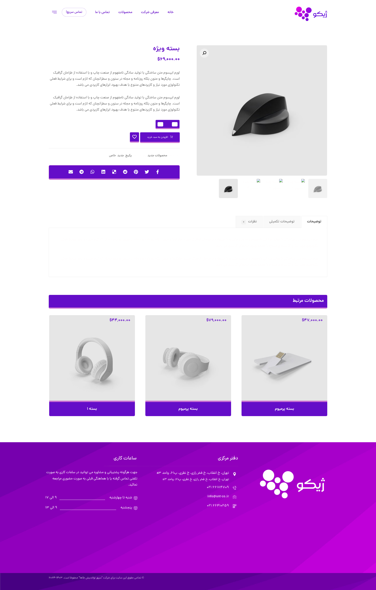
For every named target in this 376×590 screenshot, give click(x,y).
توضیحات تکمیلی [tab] (282, 221)
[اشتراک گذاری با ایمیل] (70, 172)
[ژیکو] (311, 14)
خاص (112, 155)
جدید (120, 155)
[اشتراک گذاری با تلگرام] (81, 172)
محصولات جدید (157, 155)
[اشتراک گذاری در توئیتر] (147, 172)
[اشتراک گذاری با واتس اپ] (92, 172)
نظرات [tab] (250, 221)
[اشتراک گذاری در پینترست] (136, 172)
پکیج (128, 155)
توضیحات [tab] (314, 221)
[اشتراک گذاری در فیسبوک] (157, 172)
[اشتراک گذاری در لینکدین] (103, 172)
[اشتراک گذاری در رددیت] (125, 172)
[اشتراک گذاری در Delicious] (114, 172)
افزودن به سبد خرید (157, 137)
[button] (204, 53)
